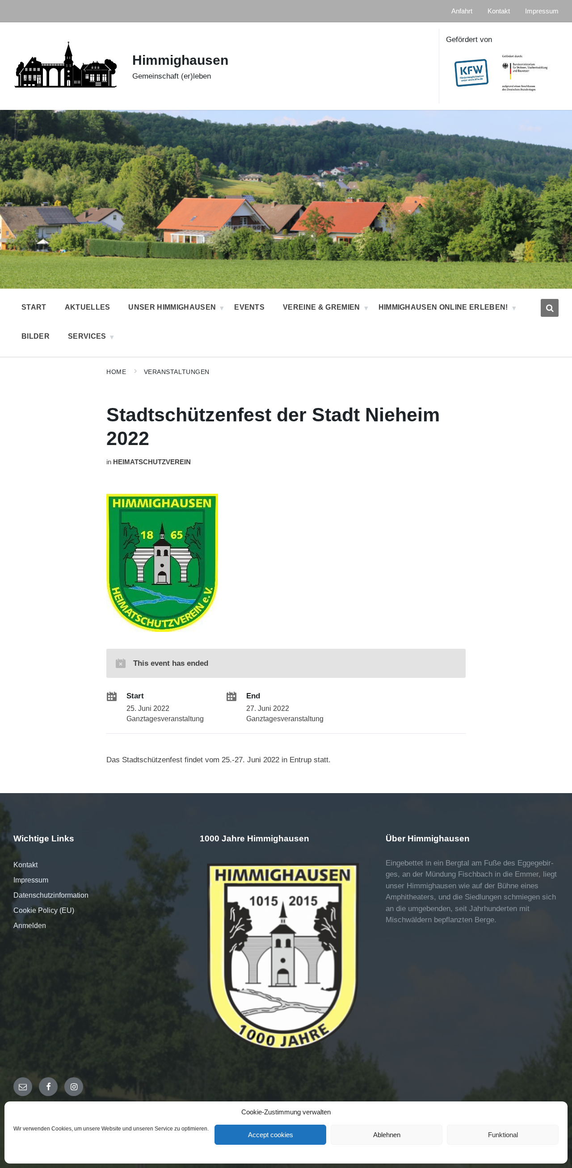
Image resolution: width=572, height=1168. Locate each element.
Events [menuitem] (249, 307)
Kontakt (25, 865)
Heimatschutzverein (152, 462)
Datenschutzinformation (50, 895)
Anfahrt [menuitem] (461, 11)
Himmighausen (180, 60)
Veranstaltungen (177, 371)
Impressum (30, 880)
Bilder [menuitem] (35, 336)
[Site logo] (66, 94)
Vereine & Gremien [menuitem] (321, 307)
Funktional (503, 1135)
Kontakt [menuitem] (499, 11)
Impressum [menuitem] (542, 11)
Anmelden (29, 925)
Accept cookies (270, 1135)
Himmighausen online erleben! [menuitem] (443, 307)
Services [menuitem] (87, 336)
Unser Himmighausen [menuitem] (172, 307)
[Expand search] (550, 308)
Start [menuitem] (33, 307)
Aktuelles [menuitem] (87, 307)
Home (116, 371)
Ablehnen (386, 1135)
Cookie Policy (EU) (43, 910)
